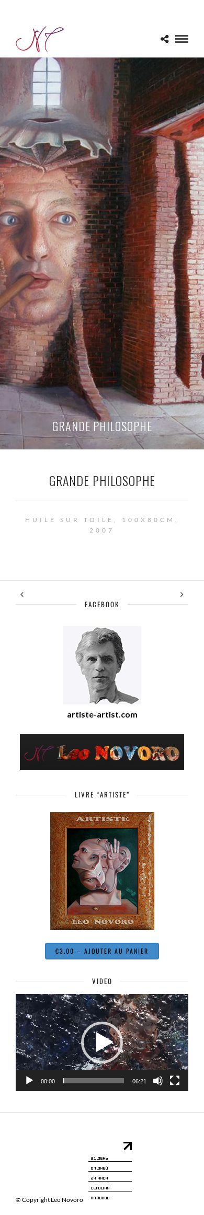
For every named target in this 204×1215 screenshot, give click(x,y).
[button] (102, 1042)
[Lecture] (29, 1080)
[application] (102, 1042)
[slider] (93, 1080)
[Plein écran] (174, 1080)
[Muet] (158, 1080)
